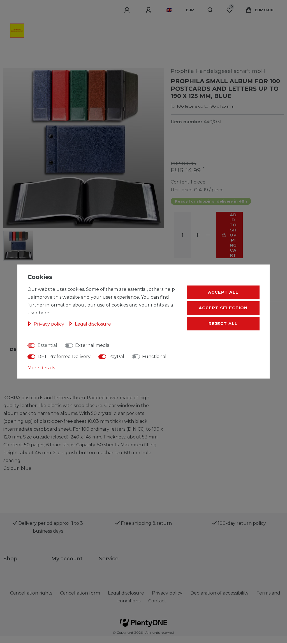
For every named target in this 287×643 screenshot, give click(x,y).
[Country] (169, 10)
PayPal (116, 356)
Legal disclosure (93, 324)
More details (41, 367)
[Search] (210, 10)
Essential (47, 345)
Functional (154, 356)
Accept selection (223, 307)
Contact (157, 600)
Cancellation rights (31, 593)
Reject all (223, 323)
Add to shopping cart (233, 235)
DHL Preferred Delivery (64, 356)
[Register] (149, 10)
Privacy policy (49, 324)
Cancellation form (80, 593)
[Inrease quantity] (198, 235)
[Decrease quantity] (208, 235)
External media (92, 345)
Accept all (223, 292)
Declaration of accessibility (219, 593)
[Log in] (127, 10)
